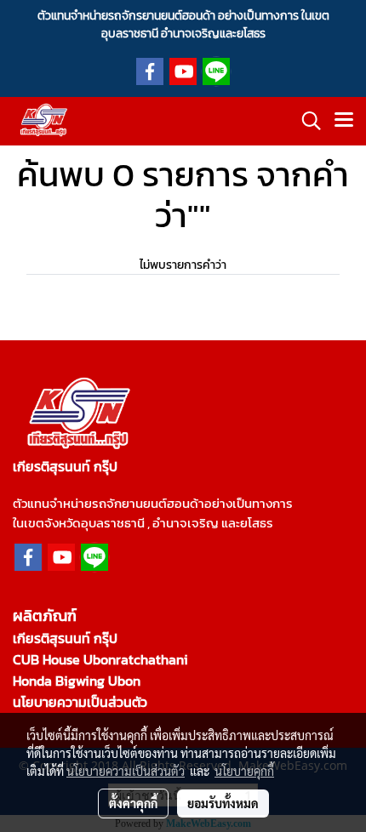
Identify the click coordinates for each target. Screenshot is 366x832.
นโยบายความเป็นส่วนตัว (80, 702)
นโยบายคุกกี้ (244, 770)
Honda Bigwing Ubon (76, 680)
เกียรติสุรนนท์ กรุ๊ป (65, 638)
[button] (306, 120)
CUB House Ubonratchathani (100, 659)
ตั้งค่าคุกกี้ (133, 803)
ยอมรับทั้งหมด (223, 803)
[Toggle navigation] (344, 121)
